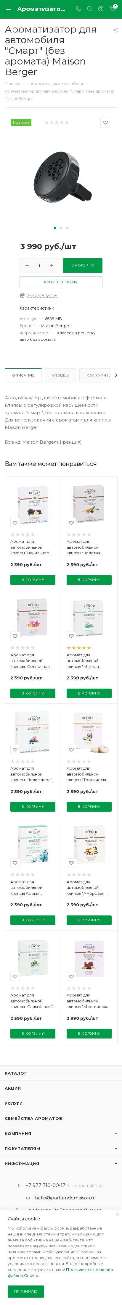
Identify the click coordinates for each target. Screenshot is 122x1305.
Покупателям (22, 1148)
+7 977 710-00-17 (45, 1185)
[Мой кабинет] (100, 9)
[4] (61, 122)
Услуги (14, 1103)
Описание (23, 375)
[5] (66, 122)
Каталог (16, 1073)
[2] (51, 122)
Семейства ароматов (33, 1118)
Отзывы (60, 375)
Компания (18, 1133)
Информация (22, 1163)
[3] (56, 122)
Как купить (99, 375)
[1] (46, 122)
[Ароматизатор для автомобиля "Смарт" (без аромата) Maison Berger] (61, 179)
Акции (13, 1088)
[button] (55, 228)
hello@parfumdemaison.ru (65, 1198)
